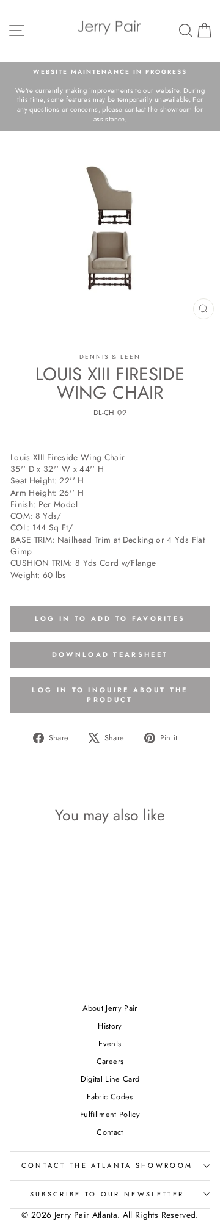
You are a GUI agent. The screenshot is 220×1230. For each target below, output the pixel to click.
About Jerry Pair (110, 1008)
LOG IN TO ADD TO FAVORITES (110, 618)
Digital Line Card (110, 1079)
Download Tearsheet (110, 654)
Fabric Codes (110, 1096)
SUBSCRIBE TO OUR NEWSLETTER (107, 1194)
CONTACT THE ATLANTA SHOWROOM (107, 1165)
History (110, 1026)
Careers (110, 1061)
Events (109, 1043)
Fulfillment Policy (110, 1114)
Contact (110, 1132)
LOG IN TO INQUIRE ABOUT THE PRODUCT (110, 694)
